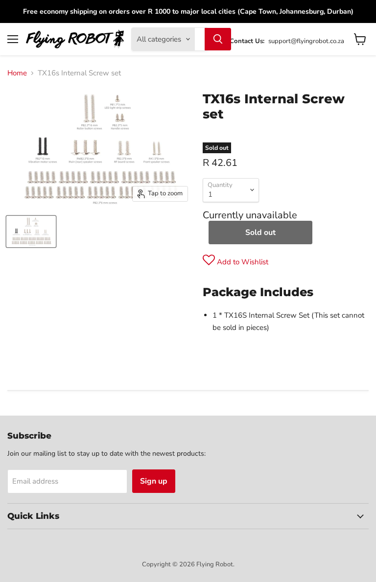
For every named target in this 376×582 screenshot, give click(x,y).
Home (17, 73)
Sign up (153, 481)
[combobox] (200, 39)
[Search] (218, 39)
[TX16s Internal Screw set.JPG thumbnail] (31, 231)
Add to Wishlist (241, 262)
